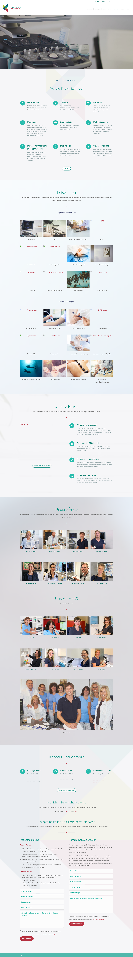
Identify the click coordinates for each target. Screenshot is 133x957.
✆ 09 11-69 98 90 (100, 2)
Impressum (23, 955)
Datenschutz (30, 955)
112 (76, 811)
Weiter (131, 40)
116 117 (67, 811)
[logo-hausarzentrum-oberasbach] (14, 9)
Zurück (1, 40)
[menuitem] (88, 9)
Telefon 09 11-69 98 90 (99, 780)
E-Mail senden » (97, 782)
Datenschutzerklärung (49, 934)
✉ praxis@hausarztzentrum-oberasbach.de (117, 2)
